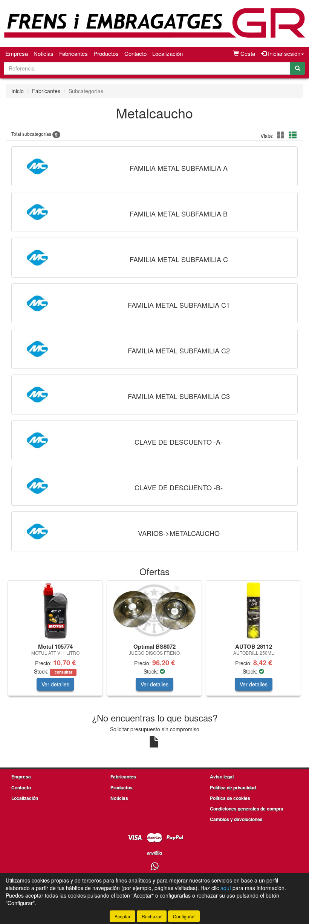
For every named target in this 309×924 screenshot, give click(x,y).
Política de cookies (230, 798)
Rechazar (152, 916)
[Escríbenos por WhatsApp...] (155, 866)
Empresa (16, 53)
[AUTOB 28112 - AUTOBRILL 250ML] (253, 610)
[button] (282, 134)
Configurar (184, 916)
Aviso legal (222, 776)
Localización (167, 53)
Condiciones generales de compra (246, 808)
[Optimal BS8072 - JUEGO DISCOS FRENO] (154, 610)
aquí (225, 888)
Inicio (17, 91)
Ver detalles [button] (55, 684)
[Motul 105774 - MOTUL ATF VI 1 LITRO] (55, 610)
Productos (106, 53)
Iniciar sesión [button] (283, 53)
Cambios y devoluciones (236, 819)
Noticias (44, 53)
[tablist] (154, 641)
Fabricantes (73, 53)
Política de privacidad (233, 787)
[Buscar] (297, 68)
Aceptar (122, 916)
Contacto (135, 53)
